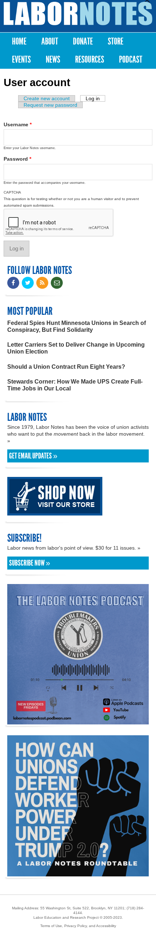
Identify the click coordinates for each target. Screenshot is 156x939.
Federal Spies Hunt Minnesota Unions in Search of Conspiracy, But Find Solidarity (76, 326)
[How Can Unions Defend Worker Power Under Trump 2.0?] (78, 873)
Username (18, 124)
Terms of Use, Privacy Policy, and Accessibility (78, 926)
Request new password (50, 105)
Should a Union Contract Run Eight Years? (66, 367)
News (53, 59)
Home (19, 41)
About (49, 41)
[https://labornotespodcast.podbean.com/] (78, 721)
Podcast (130, 59)
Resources (89, 59)
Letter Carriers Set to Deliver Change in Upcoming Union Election (76, 348)
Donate (83, 41)
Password (17, 159)
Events (21, 59)
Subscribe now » (29, 563)
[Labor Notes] (78, 13)
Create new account (47, 98)
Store (115, 41)
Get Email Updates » (33, 456)
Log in (95, 98)
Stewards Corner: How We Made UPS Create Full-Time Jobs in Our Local (75, 385)
